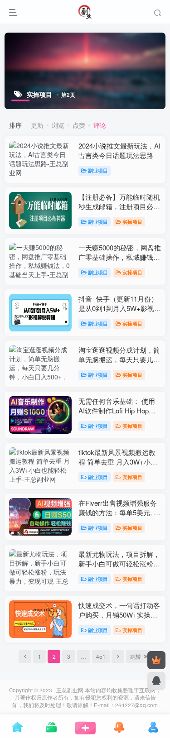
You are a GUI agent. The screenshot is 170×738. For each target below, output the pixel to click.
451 (101, 656)
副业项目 (98, 170)
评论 (99, 124)
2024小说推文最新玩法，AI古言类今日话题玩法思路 (119, 150)
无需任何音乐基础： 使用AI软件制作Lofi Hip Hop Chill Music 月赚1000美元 (116, 410)
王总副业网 (69, 690)
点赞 (79, 124)
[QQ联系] (156, 681)
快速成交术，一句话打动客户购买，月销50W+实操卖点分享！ (119, 614)
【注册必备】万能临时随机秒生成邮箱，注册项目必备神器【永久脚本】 (119, 206)
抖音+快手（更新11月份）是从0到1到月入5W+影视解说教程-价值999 (119, 308)
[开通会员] (156, 660)
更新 (37, 124)
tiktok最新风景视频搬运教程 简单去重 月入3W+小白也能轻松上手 (117, 461)
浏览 (58, 124)
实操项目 (132, 221)
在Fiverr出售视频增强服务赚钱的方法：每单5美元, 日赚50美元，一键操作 (119, 512)
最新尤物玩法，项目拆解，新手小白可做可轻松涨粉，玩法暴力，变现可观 (119, 563)
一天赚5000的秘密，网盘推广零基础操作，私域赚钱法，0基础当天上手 (119, 257)
